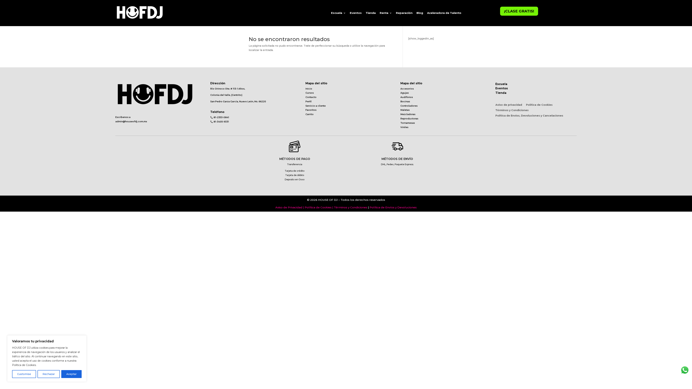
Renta (384, 13)
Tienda (371, 13)
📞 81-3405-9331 (219, 121)
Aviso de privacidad (508, 105)
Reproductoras (409, 118)
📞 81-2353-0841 (219, 117)
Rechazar (49, 374)
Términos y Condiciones (512, 110)
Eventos (356, 13)
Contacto (310, 97)
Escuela (336, 13)
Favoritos (310, 110)
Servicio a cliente (315, 105)
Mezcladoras (407, 114)
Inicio (308, 88)
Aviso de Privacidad (288, 207)
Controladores (409, 105)
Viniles (404, 127)
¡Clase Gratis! (519, 11)
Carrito (309, 114)
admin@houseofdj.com (129, 121)
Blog (419, 13)
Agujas (404, 92)
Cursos (309, 92)
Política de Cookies (539, 105)
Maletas (405, 110)
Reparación (404, 13)
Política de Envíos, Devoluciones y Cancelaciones (529, 115)
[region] (46, 358)
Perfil (308, 101)
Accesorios (407, 88)
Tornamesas (407, 123)
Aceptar (71, 374)
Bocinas (405, 101)
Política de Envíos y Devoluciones (393, 207)
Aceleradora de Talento (444, 13)
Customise (24, 374)
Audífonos (406, 97)
